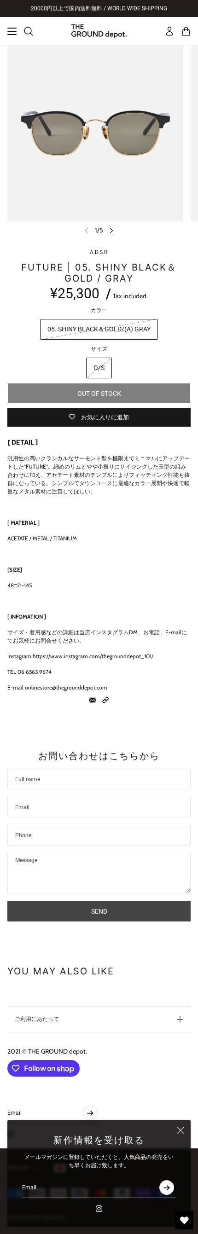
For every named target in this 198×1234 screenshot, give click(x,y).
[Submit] (166, 1187)
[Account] (169, 31)
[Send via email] (92, 700)
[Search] (28, 31)
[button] (105, 700)
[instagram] (99, 1209)
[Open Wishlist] (184, 1220)
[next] (111, 230)
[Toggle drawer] (12, 31)
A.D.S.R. (99, 252)
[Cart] (186, 31)
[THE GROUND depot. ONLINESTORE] (99, 31)
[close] (180, 1130)
